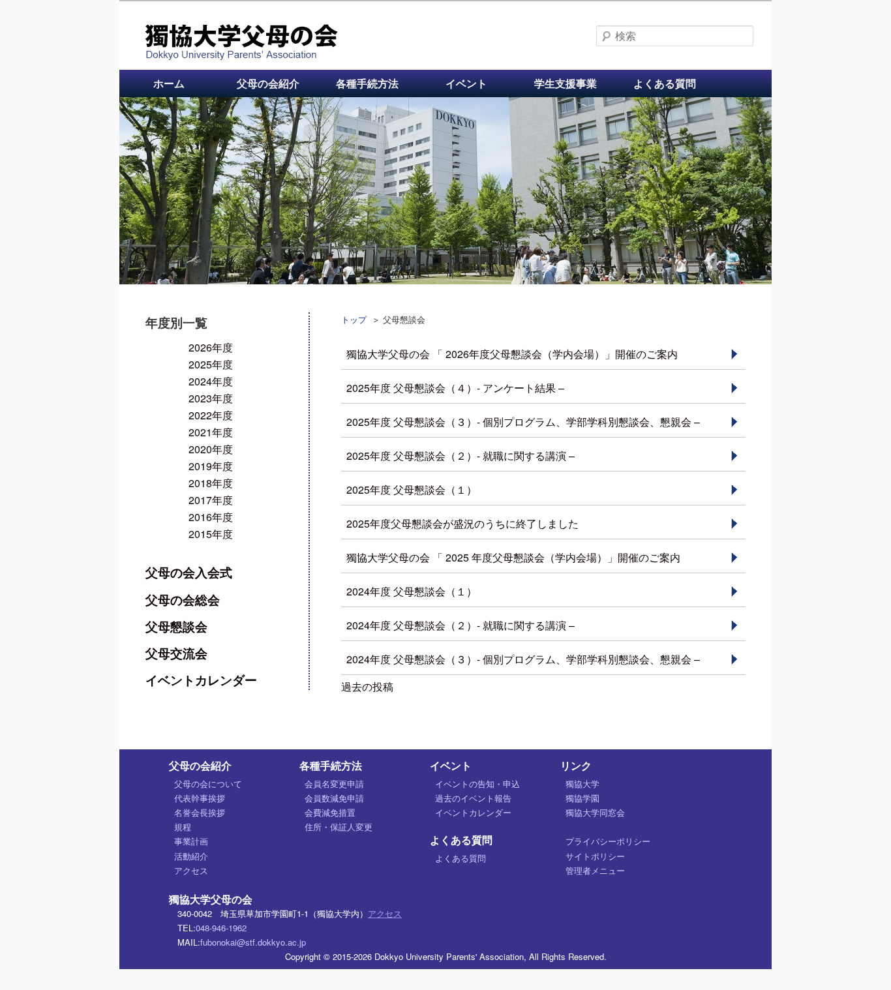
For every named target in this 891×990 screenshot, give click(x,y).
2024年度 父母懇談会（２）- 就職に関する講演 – (460, 625)
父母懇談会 (176, 626)
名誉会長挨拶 (199, 812)
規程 (182, 826)
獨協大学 (582, 783)
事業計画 (191, 841)
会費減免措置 (330, 812)
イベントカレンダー (201, 679)
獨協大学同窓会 (595, 812)
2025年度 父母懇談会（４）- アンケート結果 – (455, 387)
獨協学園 (582, 798)
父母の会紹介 (268, 83)
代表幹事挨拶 (199, 798)
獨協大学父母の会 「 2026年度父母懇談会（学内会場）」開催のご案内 (512, 353)
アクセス (191, 870)
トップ (354, 319)
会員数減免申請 (334, 798)
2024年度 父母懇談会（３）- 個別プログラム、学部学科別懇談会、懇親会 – (523, 659)
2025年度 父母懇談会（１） (411, 489)
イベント (466, 83)
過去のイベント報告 (473, 798)
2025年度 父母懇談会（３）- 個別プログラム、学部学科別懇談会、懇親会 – (523, 421)
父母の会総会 (182, 599)
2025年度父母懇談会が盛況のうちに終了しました (462, 523)
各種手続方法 (367, 83)
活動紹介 (191, 856)
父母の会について (208, 783)
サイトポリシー (595, 856)
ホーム (169, 83)
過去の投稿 (367, 686)
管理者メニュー (595, 870)
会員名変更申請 (334, 783)
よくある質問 (664, 83)
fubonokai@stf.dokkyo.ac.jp (253, 942)
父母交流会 (176, 653)
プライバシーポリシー (608, 841)
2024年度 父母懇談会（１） (411, 591)
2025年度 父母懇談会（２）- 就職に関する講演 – (460, 455)
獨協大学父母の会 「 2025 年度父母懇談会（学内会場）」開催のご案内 (513, 557)
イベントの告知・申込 (477, 783)
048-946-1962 (221, 928)
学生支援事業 (565, 83)
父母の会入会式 (188, 572)
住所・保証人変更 (338, 826)
